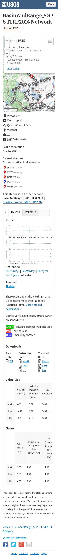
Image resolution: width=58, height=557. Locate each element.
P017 (13, 182)
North (26, 361)
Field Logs (12, 120)
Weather (10, 130)
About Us (23, 553)
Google (21, 544)
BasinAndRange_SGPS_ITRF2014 (23, 198)
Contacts (34, 553)
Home (14, 553)
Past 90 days (29, 271)
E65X (14, 172)
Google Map (13, 68)
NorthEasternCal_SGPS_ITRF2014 (22, 202)
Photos (11, 116)
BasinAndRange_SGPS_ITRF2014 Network (28, 19)
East (25, 366)
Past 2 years (12, 275)
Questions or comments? (15, 537)
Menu (51, 4)
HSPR (15, 167)
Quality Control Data (17, 125)
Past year (43, 271)
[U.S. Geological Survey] (11, 3)
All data (26, 275)
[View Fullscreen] (7, 52)
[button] (24, 93)
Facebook (5, 544)
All (11, 361)
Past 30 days (12, 271)
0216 (14, 177)
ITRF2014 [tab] (30, 212)
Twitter (13, 544)
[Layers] (49, 41)
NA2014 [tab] (15, 212)
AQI (7, 135)
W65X (15, 186)
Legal (44, 553)
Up (24, 370)
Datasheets (14, 139)
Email (29, 544)
